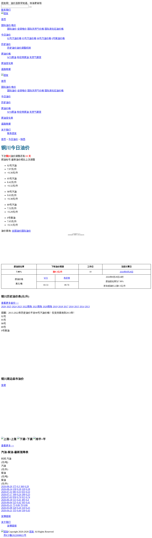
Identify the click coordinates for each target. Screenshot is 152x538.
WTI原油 (11, 57)
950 (14, 497)
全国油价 (16, 231)
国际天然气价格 (35, 29)
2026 (3, 306)
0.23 (28, 494)
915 (23, 497)
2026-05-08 (6, 508)
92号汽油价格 (14, 38)
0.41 (19, 500)
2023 (19, 306)
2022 (27, 306)
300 (14, 494)
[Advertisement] (55, 242)
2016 (71, 306)
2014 (82, 306)
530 (23, 510)
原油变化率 (7, 63)
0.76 (19, 497)
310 (23, 508)
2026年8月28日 (126, 272)
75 (14, 505)
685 (14, 492)
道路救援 (6, 69)
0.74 (28, 497)
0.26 (19, 508)
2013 (87, 306)
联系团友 (12, 133)
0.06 (18, 505)
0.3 (18, 486)
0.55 (19, 492)
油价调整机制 (24, 48)
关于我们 (6, 130)
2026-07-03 (6, 497)
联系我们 (6, 10)
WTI (46, 278)
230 (14, 489)
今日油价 (6, 35)
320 (14, 508)
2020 (47, 306)
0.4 (27, 500)
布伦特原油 (23, 57)
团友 (31, 531)
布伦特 (67, 278)
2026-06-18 (6, 500)
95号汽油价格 (29, 38)
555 (14, 510)
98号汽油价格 (44, 38)
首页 (3, 19)
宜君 (3, 385)
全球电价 (22, 29)
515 (14, 500)
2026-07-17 (6, 494)
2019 (55, 306)
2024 (14, 306)
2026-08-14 (6, 489)
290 (23, 494)
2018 (60, 306)
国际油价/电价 (8, 25)
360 (22, 486)
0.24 (19, 494)
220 (23, 489)
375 (14, 486)
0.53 (28, 492)
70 (21, 505)
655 (23, 492)
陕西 (22, 139)
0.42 (19, 502)
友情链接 (6, 516)
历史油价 (6, 44)
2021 (37, 306)
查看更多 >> (7, 445)
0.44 (19, 510)
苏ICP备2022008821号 (15, 535)
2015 (76, 306)
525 (14, 502)
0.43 (28, 510)
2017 (66, 306)
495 (23, 500)
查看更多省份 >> (10, 303)
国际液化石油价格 (54, 29)
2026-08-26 (6, 486)
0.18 (19, 489)
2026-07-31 (6, 492)
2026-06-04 (6, 502)
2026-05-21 (6, 505)
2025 (9, 306)
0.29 (27, 486)
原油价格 (6, 54)
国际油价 (12, 29)
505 (23, 502)
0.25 (28, 508)
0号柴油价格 (58, 38)
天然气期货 (35, 57)
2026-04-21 (6, 510)
